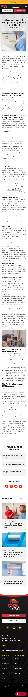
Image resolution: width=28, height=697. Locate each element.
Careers (4, 671)
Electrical (17, 666)
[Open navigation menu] (25, 6)
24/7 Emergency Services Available (12, 650)
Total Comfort (6, 68)
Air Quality (18, 663)
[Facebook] (11, 486)
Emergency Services (18, 672)
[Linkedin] (20, 486)
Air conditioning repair (14, 190)
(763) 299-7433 (15, 641)
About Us (4, 668)
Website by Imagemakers (14, 694)
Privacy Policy (19, 691)
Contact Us (5, 676)
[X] (6, 486)
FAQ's (3, 678)
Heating (17, 659)
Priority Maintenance (5, 660)
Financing (4, 666)
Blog (3, 673)
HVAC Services (19, 668)
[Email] (16, 486)
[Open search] (22, 6)
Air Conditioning (19, 661)
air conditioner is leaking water (14, 299)
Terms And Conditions (10, 691)
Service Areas (5, 663)
